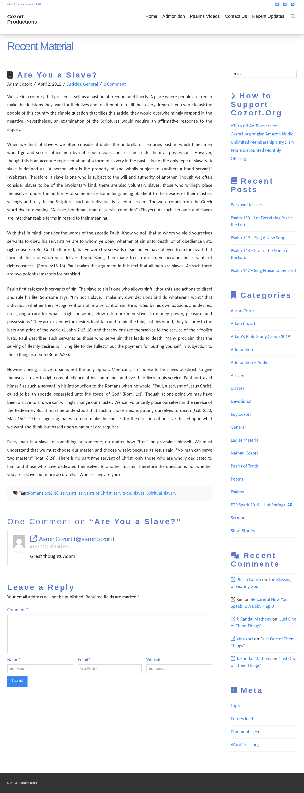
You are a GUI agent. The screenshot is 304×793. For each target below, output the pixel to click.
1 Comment (115, 84)
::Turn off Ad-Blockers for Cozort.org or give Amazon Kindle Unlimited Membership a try (262, 134)
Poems (237, 479)
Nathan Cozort (244, 453)
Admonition (242, 350)
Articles (74, 84)
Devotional (241, 401)
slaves (139, 493)
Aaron (29, 4)
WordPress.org (245, 745)
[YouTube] (285, 4)
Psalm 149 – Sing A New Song (258, 238)
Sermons (239, 518)
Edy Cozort (241, 414)
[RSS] (293, 4)
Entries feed (242, 719)
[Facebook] (277, 4)
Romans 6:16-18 (43, 493)
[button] (300, 4)
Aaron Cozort (243, 311)
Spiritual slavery (161, 493)
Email (84, 660)
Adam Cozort (243, 324)
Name (14, 660)
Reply (17, 552)
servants (69, 493)
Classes (237, 388)
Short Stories (243, 531)
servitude (122, 493)
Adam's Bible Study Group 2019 (260, 337)
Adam (10, 4)
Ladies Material (245, 440)
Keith (39, 4)
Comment (17, 610)
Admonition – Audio (250, 362)
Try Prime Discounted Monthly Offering (262, 150)
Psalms (237, 492)
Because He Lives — (249, 205)
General (90, 84)
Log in (236, 706)
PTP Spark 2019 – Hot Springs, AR (261, 505)
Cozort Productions (22, 19)
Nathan (20, 4)
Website (154, 660)
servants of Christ (95, 493)
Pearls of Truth (244, 466)
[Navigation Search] (292, 22)
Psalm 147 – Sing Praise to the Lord (263, 270)
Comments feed (246, 732)
